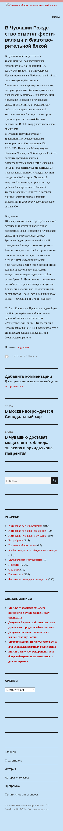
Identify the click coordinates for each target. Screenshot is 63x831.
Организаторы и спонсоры (22, 794)
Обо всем (14, 569)
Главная (10, 752)
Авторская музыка (17, 777)
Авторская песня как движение (27, 530)
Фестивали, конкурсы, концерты (27, 579)
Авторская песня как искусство (27, 535)
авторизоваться (14, 386)
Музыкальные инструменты (25, 560)
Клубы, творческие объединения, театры (32, 550)
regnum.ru (24, 347)
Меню (56, 17)
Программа (12, 786)
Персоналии (15, 574)
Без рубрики (15, 540)
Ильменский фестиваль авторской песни (24, 805)
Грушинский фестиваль (22, 545)
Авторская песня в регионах (25, 526)
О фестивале (13, 760)
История (10, 769)
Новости (32, 356)
